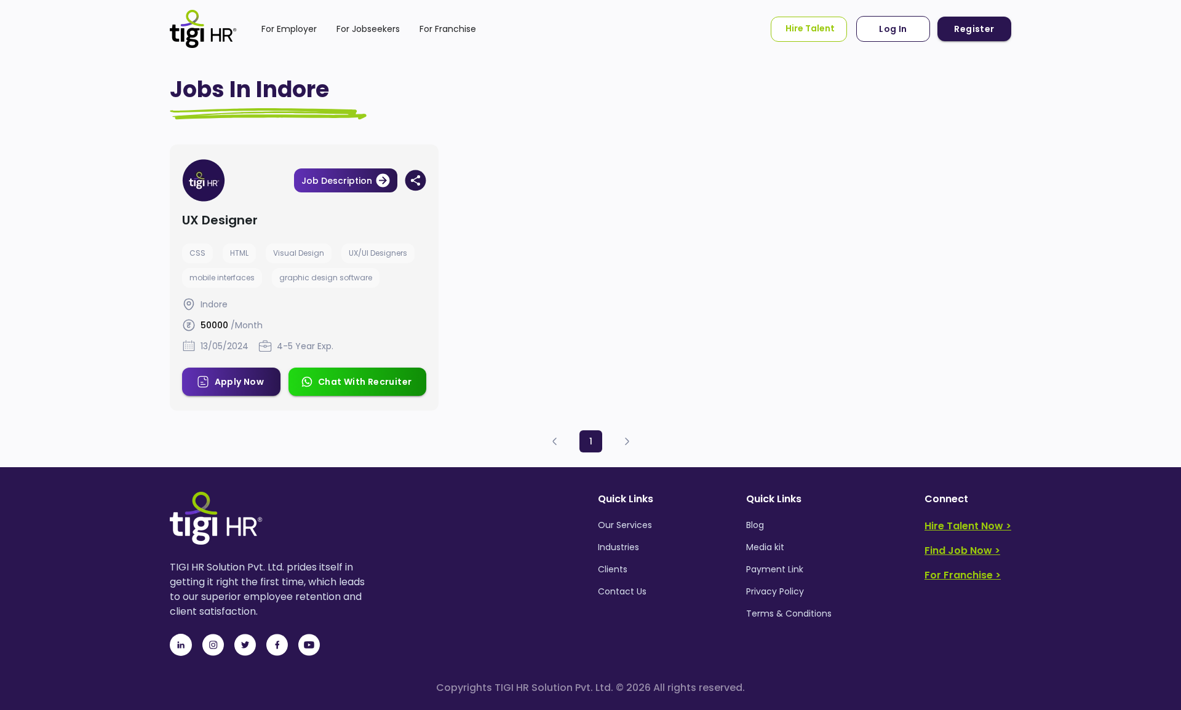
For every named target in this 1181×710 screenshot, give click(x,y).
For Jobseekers (368, 29)
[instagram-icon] (213, 645)
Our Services (625, 525)
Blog (755, 525)
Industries (618, 547)
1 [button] (590, 441)
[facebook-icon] (277, 645)
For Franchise (448, 29)
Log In (893, 29)
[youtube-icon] (309, 645)
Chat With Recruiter (365, 382)
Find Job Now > (962, 550)
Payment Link (774, 569)
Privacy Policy (775, 591)
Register (974, 29)
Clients (612, 569)
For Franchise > (963, 575)
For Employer (289, 29)
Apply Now (239, 382)
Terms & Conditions (789, 613)
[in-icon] (181, 645)
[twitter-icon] (245, 645)
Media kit (765, 547)
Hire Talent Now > (968, 526)
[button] (555, 441)
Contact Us (622, 591)
